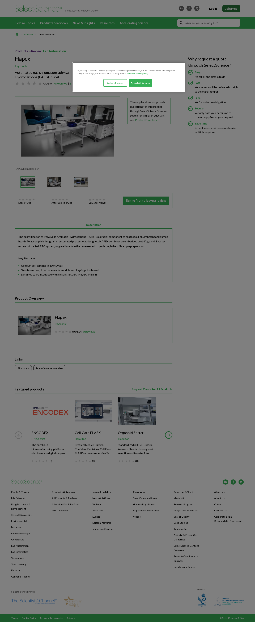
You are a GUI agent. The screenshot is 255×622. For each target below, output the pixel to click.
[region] (128, 77)
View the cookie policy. (137, 73)
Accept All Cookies (140, 83)
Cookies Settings (115, 83)
